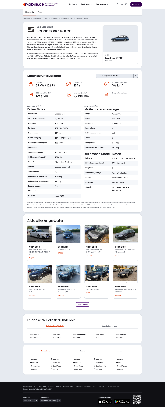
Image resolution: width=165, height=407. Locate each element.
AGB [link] (35, 386)
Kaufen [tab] (82, 351)
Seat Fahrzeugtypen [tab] (110, 326)
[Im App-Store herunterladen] (105, 401)
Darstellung (44, 397)
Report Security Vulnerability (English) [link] (37, 389)
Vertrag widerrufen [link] (46, 386)
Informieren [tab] (45, 351)
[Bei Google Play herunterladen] (122, 401)
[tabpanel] (82, 336)
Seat (45, 18)
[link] (122, 4)
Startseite (26, 18)
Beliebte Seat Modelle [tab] (55, 326)
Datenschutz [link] (68, 386)
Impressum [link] (27, 386)
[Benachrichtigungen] (117, 4)
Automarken (37, 18)
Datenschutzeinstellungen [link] (85, 386)
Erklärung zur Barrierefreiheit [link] (108, 386)
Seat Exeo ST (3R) (66, 18)
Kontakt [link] (58, 386)
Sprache (26, 397)
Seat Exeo (54, 18)
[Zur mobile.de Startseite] (43, 4)
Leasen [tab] (119, 351)
